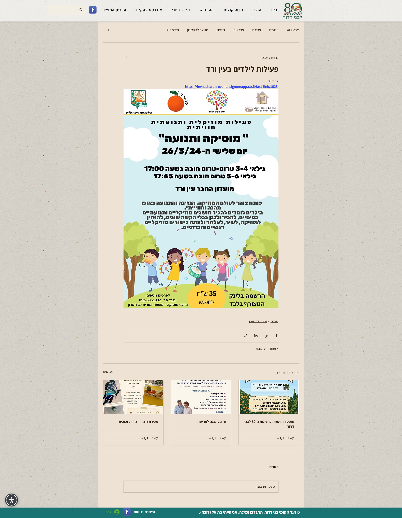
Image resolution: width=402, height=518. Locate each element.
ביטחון (220, 30)
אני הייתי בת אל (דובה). (217, 512)
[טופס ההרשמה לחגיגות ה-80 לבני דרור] (269, 397)
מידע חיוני (172, 30)
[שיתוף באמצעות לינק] (246, 336)
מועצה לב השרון (197, 30)
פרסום (256, 30)
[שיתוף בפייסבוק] (276, 336)
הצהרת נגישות (144, 511)
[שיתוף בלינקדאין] (256, 336)
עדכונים (238, 30)
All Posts (293, 30)
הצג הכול (108, 372)
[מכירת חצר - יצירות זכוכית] (133, 397)
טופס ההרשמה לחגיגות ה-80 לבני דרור (269, 424)
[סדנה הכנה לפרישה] (201, 397)
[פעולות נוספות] (126, 57)
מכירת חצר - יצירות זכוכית (138, 421)
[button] (108, 30)
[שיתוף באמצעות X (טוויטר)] (266, 336)
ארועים (274, 30)
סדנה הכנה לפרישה (211, 421)
